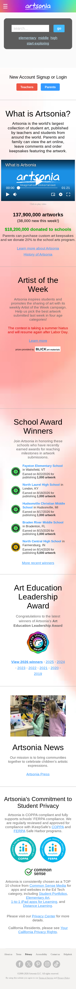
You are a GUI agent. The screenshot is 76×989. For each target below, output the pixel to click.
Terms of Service (46, 978)
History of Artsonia (38, 254)
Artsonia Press (38, 774)
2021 (43, 668)
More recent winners (38, 563)
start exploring (38, 43)
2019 (38, 674)
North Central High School (42, 541)
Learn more (38, 341)
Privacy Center (43, 916)
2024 (61, 662)
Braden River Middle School (43, 522)
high (54, 38)
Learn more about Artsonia (38, 248)
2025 (50, 662)
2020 (55, 668)
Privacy (28, 954)
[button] (7, 194)
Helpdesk (68, 954)
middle (43, 38)
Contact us (55, 954)
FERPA (19, 831)
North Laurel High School (41, 484)
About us (8, 954)
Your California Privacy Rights (43, 930)
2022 (32, 668)
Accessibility (41, 954)
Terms (18, 954)
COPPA (58, 827)
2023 (21, 668)
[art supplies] (48, 351)
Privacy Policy (64, 978)
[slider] (38, 187)
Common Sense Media (48, 885)
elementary (27, 38)
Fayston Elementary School (43, 466)
